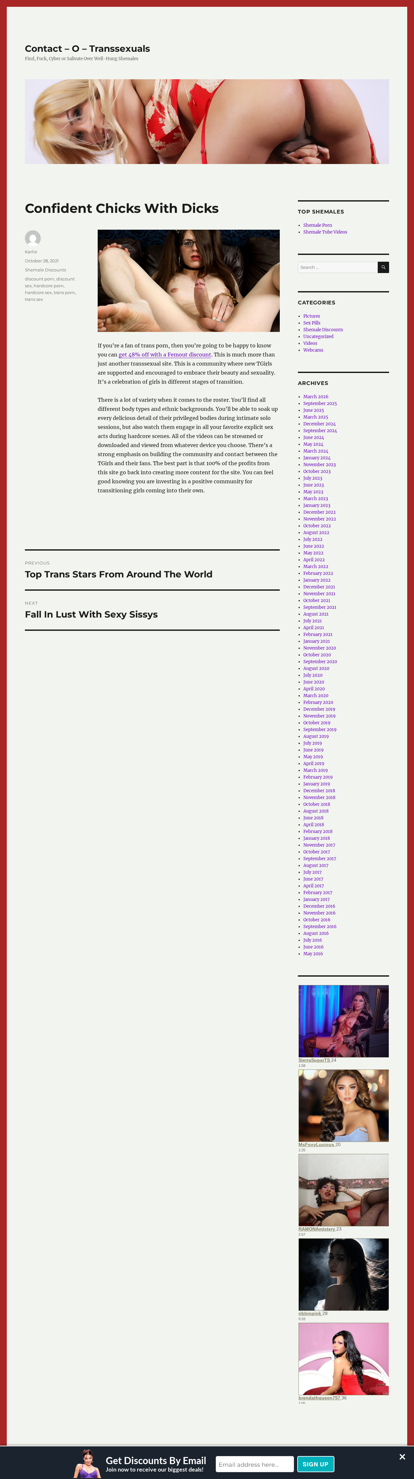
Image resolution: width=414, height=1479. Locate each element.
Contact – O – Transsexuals (87, 48)
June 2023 (313, 485)
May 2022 (313, 553)
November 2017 (319, 845)
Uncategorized (318, 336)
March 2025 (315, 417)
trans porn (64, 292)
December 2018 (319, 791)
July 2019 (312, 743)
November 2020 (319, 648)
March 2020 (315, 695)
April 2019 (313, 763)
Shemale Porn (317, 225)
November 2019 (319, 716)
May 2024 (313, 444)
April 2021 (313, 627)
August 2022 (316, 532)
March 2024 (315, 451)
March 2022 (315, 566)
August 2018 (316, 811)
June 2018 (313, 818)
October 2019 (317, 723)
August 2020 (316, 668)
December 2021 (319, 587)
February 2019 (318, 777)
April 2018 (313, 824)
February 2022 (318, 573)
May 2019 (313, 757)
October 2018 (316, 804)
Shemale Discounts (45, 269)
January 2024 (317, 458)
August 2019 (316, 736)
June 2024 (313, 437)
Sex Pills (312, 323)
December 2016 (319, 906)
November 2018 (319, 797)
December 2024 (319, 424)
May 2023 (313, 492)
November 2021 (319, 594)
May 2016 (313, 954)
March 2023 (315, 498)
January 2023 (316, 505)
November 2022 (319, 519)
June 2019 (313, 750)
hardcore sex (38, 292)
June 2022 (313, 546)
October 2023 (317, 471)
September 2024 (320, 430)
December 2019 (319, 709)
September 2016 (320, 926)
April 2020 (314, 689)
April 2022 (314, 560)
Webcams (313, 350)
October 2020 (317, 655)
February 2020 (318, 702)
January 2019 (316, 784)
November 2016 (319, 913)
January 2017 (316, 899)
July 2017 (312, 872)
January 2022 (317, 580)
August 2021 (316, 614)
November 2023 (319, 464)
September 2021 (319, 607)
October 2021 (316, 600)
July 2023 (312, 478)
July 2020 (312, 675)
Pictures (311, 316)
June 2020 (313, 682)
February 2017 (317, 892)
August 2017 (316, 865)
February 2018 (317, 831)
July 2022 (312, 539)
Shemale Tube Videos (325, 232)
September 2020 (320, 661)
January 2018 (316, 838)
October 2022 (317, 526)
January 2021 (316, 641)
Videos (310, 343)
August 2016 (316, 933)
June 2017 (313, 879)
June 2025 (313, 410)
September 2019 (320, 729)
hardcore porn (49, 285)
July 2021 (312, 621)
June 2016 (313, 947)
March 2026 (316, 397)
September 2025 (320, 403)
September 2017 (319, 858)
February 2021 (317, 634)
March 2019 (315, 770)
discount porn (39, 278)
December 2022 (319, 512)
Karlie (31, 251)
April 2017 (313, 886)
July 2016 (312, 940)
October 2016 (317, 920)
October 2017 (316, 852)
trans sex (34, 299)
